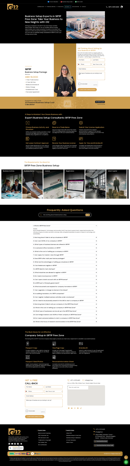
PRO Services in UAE (43, 438)
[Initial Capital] (116, 184)
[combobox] (79, 64)
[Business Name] (32, 184)
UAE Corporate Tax (43, 435)
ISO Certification (42, 445)
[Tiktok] (81, 408)
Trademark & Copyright (44, 440)
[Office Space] (95, 184)
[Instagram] (74, 408)
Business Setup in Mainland (73, 438)
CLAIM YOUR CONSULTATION (87, 89)
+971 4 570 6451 (100, 429)
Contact (84, 6)
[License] (53, 184)
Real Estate (60, 6)
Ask (88, 215)
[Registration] (74, 184)
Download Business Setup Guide (104, 445)
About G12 (69, 433)
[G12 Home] (12, 7)
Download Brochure (101, 441)
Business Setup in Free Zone (73, 435)
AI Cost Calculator (53, 1)
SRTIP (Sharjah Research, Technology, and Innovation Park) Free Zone (51, 230)
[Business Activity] (11, 184)
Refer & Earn (80, 1)
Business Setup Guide (67, 1)
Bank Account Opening (44, 433)
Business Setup (41, 6)
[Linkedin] (68, 408)
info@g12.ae (99, 432)
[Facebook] (78, 408)
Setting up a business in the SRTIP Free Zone (36, 26)
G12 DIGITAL (67, 6)
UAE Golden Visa (42, 442)
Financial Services (51, 6)
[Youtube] (71, 408)
